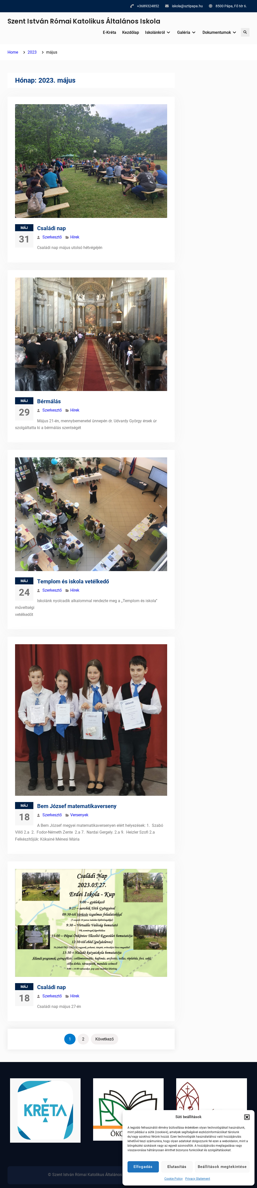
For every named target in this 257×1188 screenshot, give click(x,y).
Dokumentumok (217, 32)
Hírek (74, 237)
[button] (246, 1117)
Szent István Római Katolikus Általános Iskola (84, 21)
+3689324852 (148, 6)
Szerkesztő (52, 237)
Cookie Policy (173, 1178)
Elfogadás (143, 1166)
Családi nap (51, 228)
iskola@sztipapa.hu (187, 6)
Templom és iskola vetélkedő (73, 581)
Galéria (183, 32)
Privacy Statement (197, 1178)
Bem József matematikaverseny (76, 806)
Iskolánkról (155, 32)
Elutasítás (176, 1166)
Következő (104, 1039)
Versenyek (79, 815)
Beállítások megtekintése (222, 1166)
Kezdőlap (130, 32)
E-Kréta (109, 32)
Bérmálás (49, 401)
